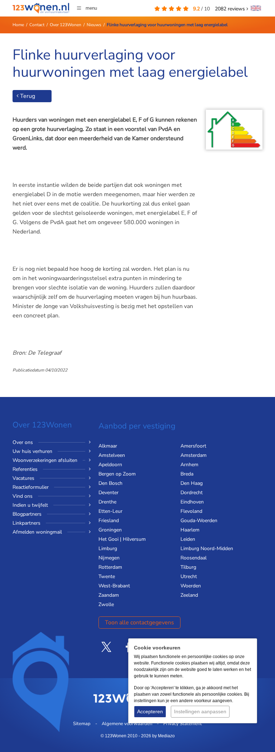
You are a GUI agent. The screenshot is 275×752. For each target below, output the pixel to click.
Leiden (187, 539)
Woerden (190, 585)
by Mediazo (163, 735)
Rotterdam (110, 567)
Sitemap (82, 723)
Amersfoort (193, 446)
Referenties (25, 469)
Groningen (110, 529)
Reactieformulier (31, 487)
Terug (27, 96)
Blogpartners (27, 514)
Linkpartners (26, 523)
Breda (186, 473)
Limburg (107, 548)
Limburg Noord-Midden (206, 548)
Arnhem (189, 464)
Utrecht (188, 576)
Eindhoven (192, 501)
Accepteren (150, 711)
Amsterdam (193, 455)
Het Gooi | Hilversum (122, 539)
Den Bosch (110, 483)
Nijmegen (109, 557)
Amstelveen (111, 455)
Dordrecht (191, 492)
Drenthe (107, 501)
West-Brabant (114, 585)
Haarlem (189, 529)
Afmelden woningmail (37, 532)
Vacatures (23, 478)
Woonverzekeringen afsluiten (45, 460)
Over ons (23, 442)
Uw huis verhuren (32, 451)
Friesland (108, 520)
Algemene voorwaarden (127, 723)
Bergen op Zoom (117, 473)
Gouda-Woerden (198, 520)
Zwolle (106, 604)
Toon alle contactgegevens (139, 622)
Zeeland (189, 595)
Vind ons (23, 496)
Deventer (108, 492)
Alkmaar (107, 446)
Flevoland (191, 511)
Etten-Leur (110, 511)
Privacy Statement (182, 723)
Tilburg (188, 567)
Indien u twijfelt (30, 505)
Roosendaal (193, 557)
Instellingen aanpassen (200, 711)
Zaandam (108, 595)
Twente (106, 576)
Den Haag (191, 483)
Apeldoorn (110, 464)
